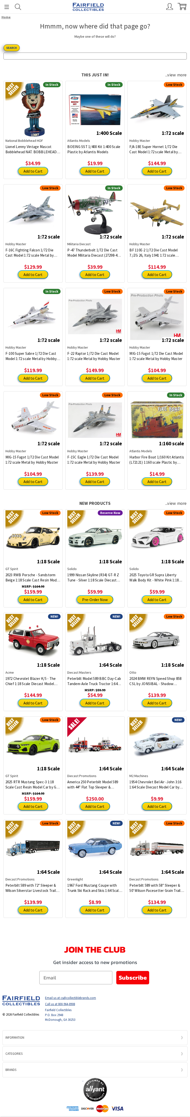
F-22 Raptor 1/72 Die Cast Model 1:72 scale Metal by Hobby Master (93, 356)
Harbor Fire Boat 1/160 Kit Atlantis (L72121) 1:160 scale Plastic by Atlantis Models (156, 460)
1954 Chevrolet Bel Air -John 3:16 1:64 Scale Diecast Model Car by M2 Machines (155, 785)
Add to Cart (33, 171)
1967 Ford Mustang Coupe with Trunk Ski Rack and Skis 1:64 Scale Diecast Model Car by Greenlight (94, 888)
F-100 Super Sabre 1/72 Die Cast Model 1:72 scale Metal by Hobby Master (31, 356)
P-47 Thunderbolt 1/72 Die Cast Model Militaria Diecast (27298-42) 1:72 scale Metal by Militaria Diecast (93, 253)
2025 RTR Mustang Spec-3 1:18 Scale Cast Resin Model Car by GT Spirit (32, 785)
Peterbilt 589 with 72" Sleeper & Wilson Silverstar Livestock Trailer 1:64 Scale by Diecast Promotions (32, 888)
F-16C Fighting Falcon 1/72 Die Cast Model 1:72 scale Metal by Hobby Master (29, 253)
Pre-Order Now (95, 599)
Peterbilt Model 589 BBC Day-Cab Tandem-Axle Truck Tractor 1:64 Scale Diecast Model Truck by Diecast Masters (94, 681)
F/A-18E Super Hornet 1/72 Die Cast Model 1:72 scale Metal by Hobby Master (153, 149)
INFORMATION (14, 1037)
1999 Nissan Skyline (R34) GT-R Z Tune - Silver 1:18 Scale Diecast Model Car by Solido (93, 578)
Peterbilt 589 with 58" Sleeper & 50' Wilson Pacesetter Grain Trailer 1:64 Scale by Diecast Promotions (156, 888)
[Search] (18, 7)
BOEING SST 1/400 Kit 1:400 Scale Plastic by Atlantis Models (93, 149)
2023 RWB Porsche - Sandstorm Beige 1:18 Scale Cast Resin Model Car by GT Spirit (32, 578)
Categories (14, 1054)
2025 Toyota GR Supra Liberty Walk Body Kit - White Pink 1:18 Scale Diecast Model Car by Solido (156, 578)
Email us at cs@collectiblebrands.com (70, 998)
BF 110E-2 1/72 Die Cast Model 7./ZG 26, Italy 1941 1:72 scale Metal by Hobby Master (153, 253)
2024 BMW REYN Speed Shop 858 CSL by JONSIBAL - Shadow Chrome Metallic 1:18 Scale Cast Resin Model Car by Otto (155, 681)
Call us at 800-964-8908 (60, 1004)
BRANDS (10, 1070)
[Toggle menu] (4, 7)
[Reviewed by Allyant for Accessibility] (95, 1089)
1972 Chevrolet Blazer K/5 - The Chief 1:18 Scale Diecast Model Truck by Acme (30, 681)
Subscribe (133, 977)
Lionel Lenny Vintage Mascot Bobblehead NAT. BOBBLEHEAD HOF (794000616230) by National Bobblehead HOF (31, 149)
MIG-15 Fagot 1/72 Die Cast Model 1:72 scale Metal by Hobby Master (156, 356)
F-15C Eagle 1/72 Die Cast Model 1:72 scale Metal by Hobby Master (93, 460)
